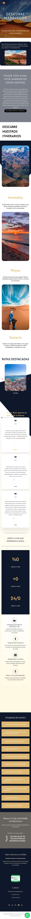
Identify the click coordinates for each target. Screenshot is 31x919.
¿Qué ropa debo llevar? (12, 798)
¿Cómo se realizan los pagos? (13, 805)
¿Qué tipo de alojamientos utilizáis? (15, 764)
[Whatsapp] (12, 905)
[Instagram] (9, 905)
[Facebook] (18, 905)
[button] (24, 3)
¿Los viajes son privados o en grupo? (15, 724)
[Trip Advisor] (15, 905)
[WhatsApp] (21, 905)
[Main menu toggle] (3, 8)
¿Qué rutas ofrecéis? (11, 749)
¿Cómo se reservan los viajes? (13, 772)
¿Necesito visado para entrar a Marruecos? (13, 780)
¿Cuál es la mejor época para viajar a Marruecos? (15, 789)
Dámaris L (15, 449)
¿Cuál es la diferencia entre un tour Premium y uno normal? (15, 733)
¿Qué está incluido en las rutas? (14, 741)
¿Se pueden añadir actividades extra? (16, 756)
